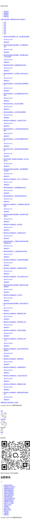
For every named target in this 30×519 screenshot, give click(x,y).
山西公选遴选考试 (9, 495)
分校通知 (6, 506)
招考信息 (6, 16)
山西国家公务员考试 (9, 486)
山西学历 (6, 514)
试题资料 (6, 13)
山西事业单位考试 (15, 19)
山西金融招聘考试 (9, 500)
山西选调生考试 (8, 496)
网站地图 (10, 402)
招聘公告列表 (7, 509)
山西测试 (6, 513)
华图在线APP (4, 402)
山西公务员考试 (8, 485)
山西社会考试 (7, 504)
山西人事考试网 (5, 19)
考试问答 (6, 511)
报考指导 (6, 15)
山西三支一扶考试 (9, 503)
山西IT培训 (7, 508)
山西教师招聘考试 (9, 490)
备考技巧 (6, 11)
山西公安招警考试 (9, 491)
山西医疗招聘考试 (9, 493)
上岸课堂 (15, 402)
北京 (5, 22)
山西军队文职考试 (9, 501)
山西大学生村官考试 (9, 498)
